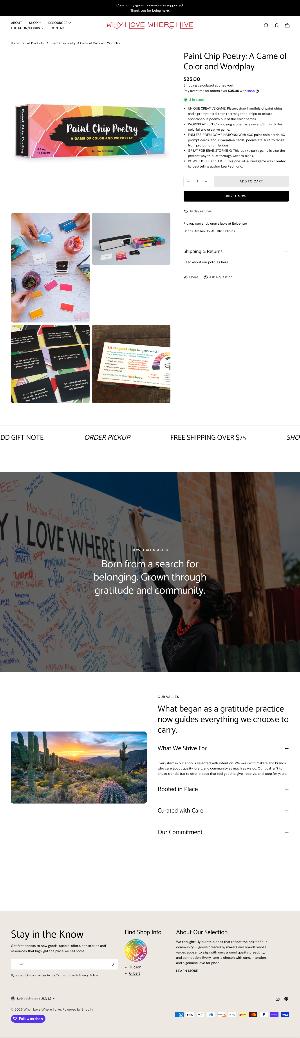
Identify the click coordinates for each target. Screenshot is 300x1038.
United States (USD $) (34, 999)
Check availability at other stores (209, 231)
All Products (35, 43)
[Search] (266, 25)
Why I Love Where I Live (42, 1009)
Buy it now (236, 196)
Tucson (135, 967)
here (224, 262)
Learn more (187, 971)
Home (15, 43)
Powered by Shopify (78, 1009)
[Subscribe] (113, 964)
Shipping (190, 85)
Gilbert (134, 973)
